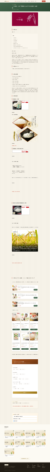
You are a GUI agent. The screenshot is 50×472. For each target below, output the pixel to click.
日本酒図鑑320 (38, 466)
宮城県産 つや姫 (16, 43)
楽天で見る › (35, 289)
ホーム (12, 4)
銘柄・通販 (18, 1)
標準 (18, 388)
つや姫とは (15, 37)
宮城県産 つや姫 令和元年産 (24, 150)
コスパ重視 (15, 388)
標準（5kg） (20, 383)
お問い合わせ (43, 467)
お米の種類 (15, 4)
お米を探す (43, 1)
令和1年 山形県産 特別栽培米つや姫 (18, 46)
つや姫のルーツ (15, 39)
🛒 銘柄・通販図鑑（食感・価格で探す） (18, 416)
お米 (6, 464)
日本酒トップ (38, 465)
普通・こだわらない (22, 369)
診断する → (25, 392)
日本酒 (35, 1)
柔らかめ (17, 369)
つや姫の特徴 (15, 40)
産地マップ (26, 1)
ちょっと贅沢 (22, 388)
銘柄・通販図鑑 (34, 465)
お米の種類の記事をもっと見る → (25, 458)
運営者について (43, 466)
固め (14, 369)
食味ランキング (22, 1)
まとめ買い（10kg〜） (26, 383)
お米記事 (16, 1)
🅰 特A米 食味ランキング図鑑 (17, 418)
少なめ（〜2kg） (16, 383)
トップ (43, 465)
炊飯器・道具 (32, 1)
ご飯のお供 (29, 1)
